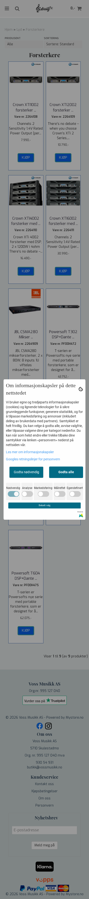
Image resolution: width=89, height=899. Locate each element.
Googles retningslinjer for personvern (33, 459)
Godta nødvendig (26, 472)
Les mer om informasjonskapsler (30, 452)
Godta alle (66, 472)
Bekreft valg (44, 505)
